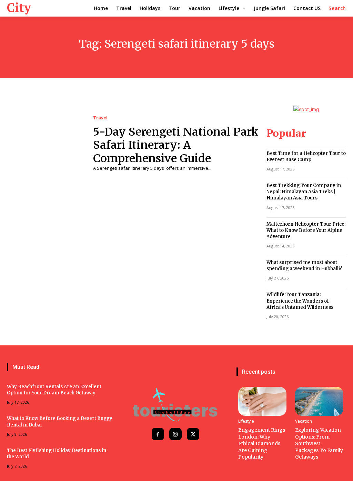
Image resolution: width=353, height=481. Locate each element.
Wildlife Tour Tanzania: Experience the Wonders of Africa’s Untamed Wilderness (299, 301)
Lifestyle (246, 421)
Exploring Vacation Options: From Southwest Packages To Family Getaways (319, 443)
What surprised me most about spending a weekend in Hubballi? (304, 265)
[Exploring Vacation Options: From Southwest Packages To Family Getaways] (319, 401)
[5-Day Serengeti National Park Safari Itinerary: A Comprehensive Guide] (45, 143)
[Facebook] (158, 434)
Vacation (303, 421)
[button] (337, 8)
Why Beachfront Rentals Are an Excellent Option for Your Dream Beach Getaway (54, 390)
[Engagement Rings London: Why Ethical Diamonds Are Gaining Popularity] (262, 401)
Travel (100, 118)
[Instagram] (175, 434)
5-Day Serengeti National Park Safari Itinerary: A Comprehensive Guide (176, 145)
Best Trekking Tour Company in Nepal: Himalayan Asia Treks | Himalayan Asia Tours (303, 192)
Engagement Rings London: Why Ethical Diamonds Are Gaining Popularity (261, 443)
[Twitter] (193, 434)
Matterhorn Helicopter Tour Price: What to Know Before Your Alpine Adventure (305, 230)
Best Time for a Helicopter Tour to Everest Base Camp (306, 156)
